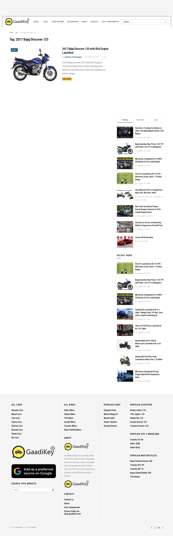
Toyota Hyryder (110, 422)
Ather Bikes (69, 410)
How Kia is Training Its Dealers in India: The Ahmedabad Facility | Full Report (149, 131)
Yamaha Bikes (70, 426)
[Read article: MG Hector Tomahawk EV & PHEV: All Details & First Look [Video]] (125, 299)
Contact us (69, 499)
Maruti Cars (16, 414)
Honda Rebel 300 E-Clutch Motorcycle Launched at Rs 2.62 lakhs (148, 343)
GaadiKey (19, 527)
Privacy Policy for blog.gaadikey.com (72, 512)
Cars (45, 22)
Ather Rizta (135, 447)
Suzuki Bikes (70, 422)
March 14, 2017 (93, 57)
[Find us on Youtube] (159, 528)
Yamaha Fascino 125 (139, 426)
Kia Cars (15, 437)
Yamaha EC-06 (136, 439)
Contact (95, 22)
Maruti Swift (109, 418)
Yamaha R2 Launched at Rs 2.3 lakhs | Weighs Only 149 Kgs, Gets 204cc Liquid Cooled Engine (149, 312)
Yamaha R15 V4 (137, 465)
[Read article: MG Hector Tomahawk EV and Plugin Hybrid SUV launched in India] (125, 376)
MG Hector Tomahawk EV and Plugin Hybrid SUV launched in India (147, 374)
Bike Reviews (58, 22)
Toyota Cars (16, 422)
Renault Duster (110, 426)
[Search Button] (165, 21)
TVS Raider (135, 476)
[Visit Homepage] (17, 21)
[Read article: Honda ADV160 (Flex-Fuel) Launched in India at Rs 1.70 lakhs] (125, 361)
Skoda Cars (16, 433)
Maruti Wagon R (111, 414)
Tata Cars (15, 418)
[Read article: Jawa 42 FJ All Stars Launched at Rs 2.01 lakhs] (125, 330)
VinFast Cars (17, 426)
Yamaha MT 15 (136, 469)
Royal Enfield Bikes (72, 430)
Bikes (36, 22)
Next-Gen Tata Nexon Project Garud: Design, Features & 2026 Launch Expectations (148, 209)
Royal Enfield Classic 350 (141, 461)
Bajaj (14, 50)
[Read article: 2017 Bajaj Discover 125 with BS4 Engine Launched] (33, 64)
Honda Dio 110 (136, 418)
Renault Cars (17, 430)
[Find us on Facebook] (151, 528)
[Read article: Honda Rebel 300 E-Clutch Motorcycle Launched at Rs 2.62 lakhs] (125, 345)
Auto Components (110, 22)
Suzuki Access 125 (138, 422)
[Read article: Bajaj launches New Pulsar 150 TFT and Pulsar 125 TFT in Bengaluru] (125, 284)
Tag (16, 33)
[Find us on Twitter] (155, 528)
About (85, 22)
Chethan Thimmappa (73, 57)
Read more (67, 79)
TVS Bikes (68, 418)
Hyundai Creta (110, 410)
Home (11, 33)
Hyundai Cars (17, 410)
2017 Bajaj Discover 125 (28, 33)
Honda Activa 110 (138, 410)
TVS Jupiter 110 (137, 414)
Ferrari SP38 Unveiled (144, 237)
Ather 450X (135, 443)
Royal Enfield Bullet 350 (140, 473)
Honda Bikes (69, 414)
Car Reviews (73, 22)
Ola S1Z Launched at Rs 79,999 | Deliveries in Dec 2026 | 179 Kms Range (148, 177)
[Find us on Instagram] (163, 528)
